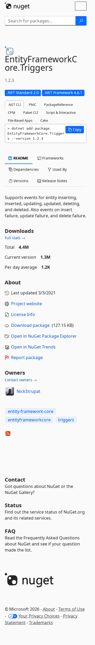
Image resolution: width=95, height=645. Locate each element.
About (49, 609)
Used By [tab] (59, 169)
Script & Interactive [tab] (61, 112)
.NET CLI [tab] (14, 104)
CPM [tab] (11, 112)
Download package (30, 325)
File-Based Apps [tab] (20, 120)
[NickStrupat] (10, 391)
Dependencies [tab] (25, 169)
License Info (23, 314)
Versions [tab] (20, 180)
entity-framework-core (30, 411)
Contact (15, 479)
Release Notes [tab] (54, 180)
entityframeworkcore (29, 420)
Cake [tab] (44, 120)
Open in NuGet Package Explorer (44, 336)
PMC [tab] (32, 104)
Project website (26, 304)
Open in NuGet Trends (33, 347)
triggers (66, 420)
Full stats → (15, 237)
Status (13, 505)
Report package (27, 357)
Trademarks (41, 622)
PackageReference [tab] (58, 104)
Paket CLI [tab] (30, 112)
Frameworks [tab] (52, 158)
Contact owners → (21, 379)
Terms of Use (71, 609)
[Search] (81, 21)
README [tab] (20, 158)
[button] (74, 129)
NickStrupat (28, 391)
